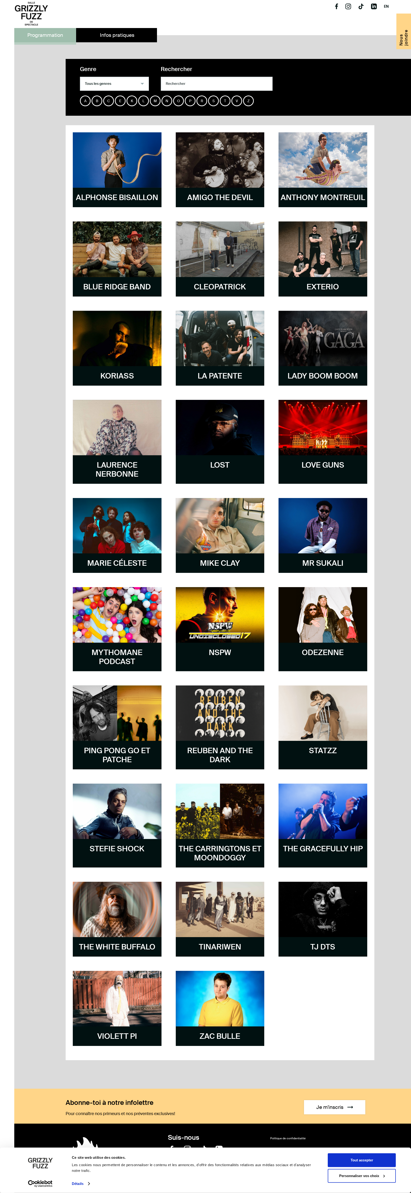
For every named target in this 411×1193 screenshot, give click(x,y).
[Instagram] (348, 8)
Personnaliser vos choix (359, 1176)
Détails (77, 1184)
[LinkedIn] (374, 8)
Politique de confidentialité (288, 1138)
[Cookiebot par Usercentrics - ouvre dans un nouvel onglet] (40, 1183)
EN (386, 6)
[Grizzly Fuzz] (31, 14)
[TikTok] (361, 8)
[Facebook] (336, 8)
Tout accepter (362, 1160)
